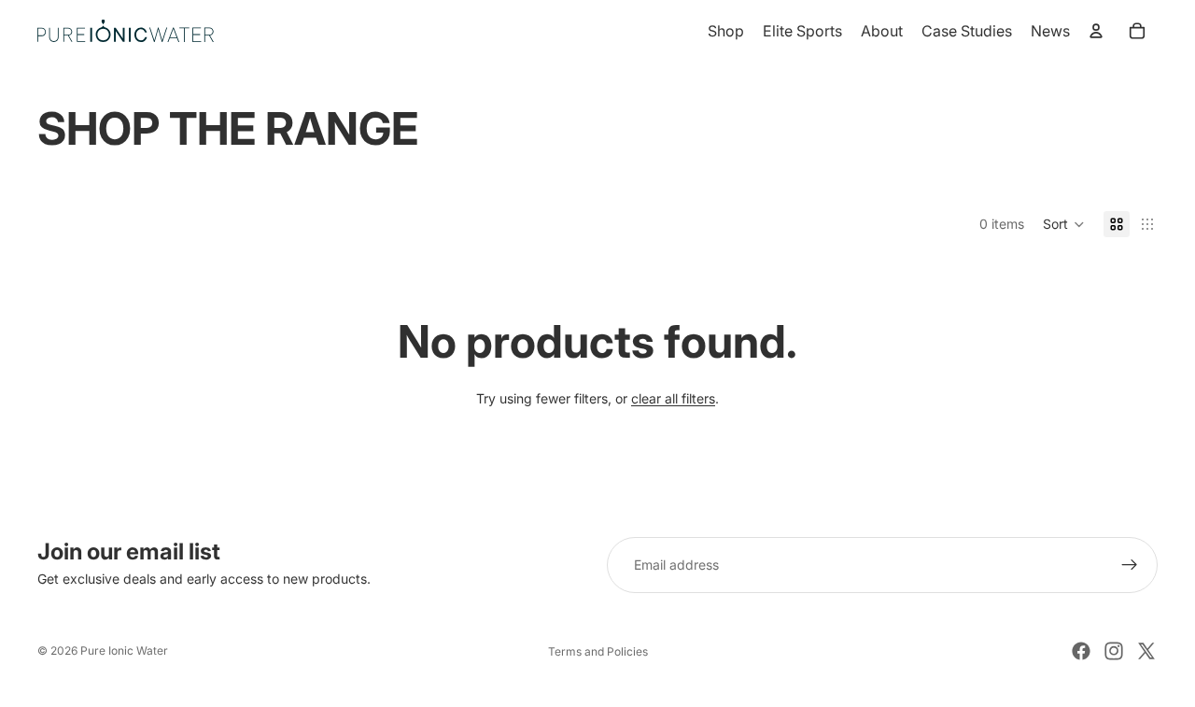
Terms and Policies (598, 651)
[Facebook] (1081, 651)
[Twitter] (1146, 651)
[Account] (1096, 30)
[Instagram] (1114, 651)
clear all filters (673, 398)
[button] (1064, 224)
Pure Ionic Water (124, 650)
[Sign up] (1129, 565)
